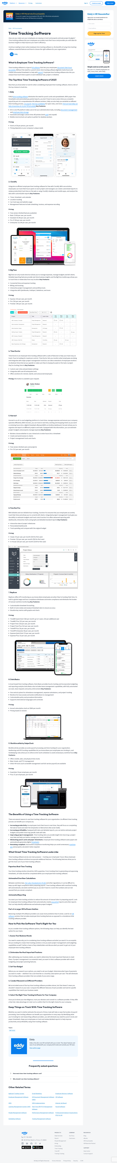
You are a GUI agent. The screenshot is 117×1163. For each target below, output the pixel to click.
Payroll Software (60, 1107)
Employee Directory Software (64, 1094)
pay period (55, 902)
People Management (60, 1141)
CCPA (81, 1161)
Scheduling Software (15, 1119)
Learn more (99, 76)
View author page (35, 1048)
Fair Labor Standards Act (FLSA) (35, 883)
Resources (22, 3)
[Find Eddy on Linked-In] (22, 1143)
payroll (40, 72)
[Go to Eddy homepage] (5, 3)
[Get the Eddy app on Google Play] (37, 1147)
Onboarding (58, 1146)
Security (75, 1161)
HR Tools (12, 1030)
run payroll (27, 104)
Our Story (71, 1136)
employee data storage (21, 112)
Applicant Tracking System (16, 1094)
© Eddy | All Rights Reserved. (41, 1161)
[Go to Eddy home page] (34, 1133)
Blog (85, 1136)
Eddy (10, 28)
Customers (72, 1138)
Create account (96, 3)
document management (69, 110)
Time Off (57, 1151)
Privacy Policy (67, 1161)
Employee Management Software (18, 1097)
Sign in (86, 3)
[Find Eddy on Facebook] (31, 1143)
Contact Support (88, 1154)
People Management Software (18, 1113)
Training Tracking (59, 1154)
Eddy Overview (58, 1136)
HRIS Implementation (38, 1103)
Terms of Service (56, 1161)
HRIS (10, 1103)
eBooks (86, 1138)
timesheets (35, 842)
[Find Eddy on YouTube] (27, 1143)
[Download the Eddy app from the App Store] (26, 1147)
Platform (12, 3)
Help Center (87, 1151)
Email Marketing (37, 1094)
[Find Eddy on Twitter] (40, 1143)
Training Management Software (41, 1119)
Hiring (56, 1143)
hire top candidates (38, 104)
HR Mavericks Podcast (90, 1143)
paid (46, 115)
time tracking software (20, 97)
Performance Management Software (43, 1113)
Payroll (56, 1138)
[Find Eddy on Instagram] (36, 1143)
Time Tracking (58, 1148)
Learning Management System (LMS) (19, 1107)
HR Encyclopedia (17, 28)
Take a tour (110, 3)
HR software (36, 67)
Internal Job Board (61, 1103)
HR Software (59, 1097)
